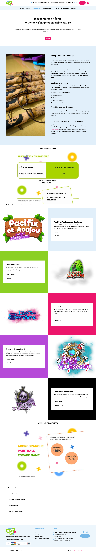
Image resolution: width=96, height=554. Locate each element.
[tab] (48, 487)
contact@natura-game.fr (33, 204)
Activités (37, 534)
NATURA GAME (57, 70)
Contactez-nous (55, 129)
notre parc (69, 112)
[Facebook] (83, 532)
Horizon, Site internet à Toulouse (82, 551)
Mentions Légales (39, 536)
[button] (47, 2)
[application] (40, 8)
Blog (36, 532)
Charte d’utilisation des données (42, 538)
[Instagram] (87, 532)
